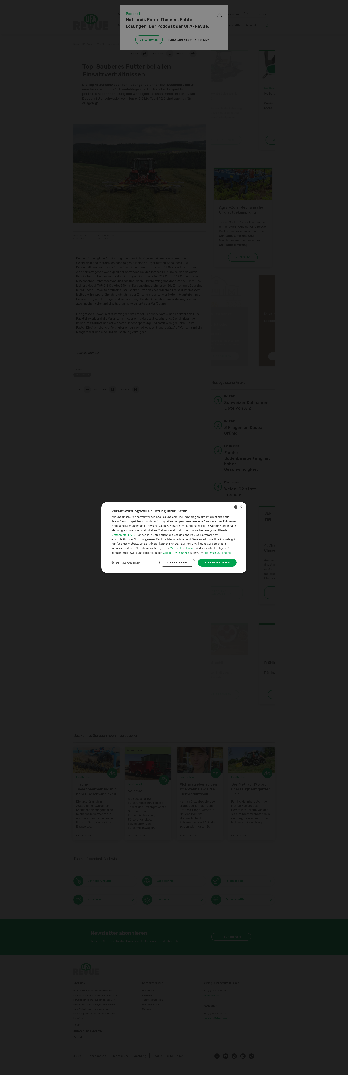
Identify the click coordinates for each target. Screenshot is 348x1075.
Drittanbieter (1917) (123, 535)
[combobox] (235, 507)
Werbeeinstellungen (182, 548)
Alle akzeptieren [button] (217, 562)
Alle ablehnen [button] (177, 562)
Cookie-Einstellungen (176, 552)
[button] (125, 563)
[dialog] (174, 537)
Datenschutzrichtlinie (218, 552)
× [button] (240, 506)
